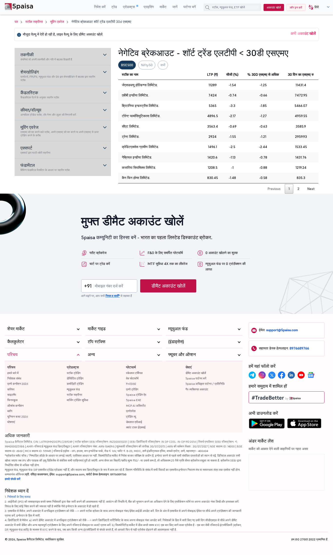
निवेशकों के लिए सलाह (18, 497)
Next (311, 189)
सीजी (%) (232, 74)
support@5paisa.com (282, 330)
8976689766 (299, 348)
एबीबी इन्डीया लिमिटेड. (135, 95)
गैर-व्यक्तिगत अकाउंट (197, 389)
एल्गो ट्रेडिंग (132, 389)
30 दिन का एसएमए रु (301, 74)
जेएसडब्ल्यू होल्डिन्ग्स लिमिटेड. (140, 85)
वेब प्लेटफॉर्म (132, 378)
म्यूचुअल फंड (73, 389)
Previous (274, 189)
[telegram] (252, 375)
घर (16, 21)
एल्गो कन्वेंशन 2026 (17, 384)
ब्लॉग (9, 411)
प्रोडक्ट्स (129, 7)
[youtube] (301, 375)
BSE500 (127, 65)
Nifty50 (147, 65)
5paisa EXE (133, 400)
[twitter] (271, 375)
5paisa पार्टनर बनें (196, 378)
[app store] (304, 424)
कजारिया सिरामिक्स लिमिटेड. (139, 167)
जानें (174, 7)
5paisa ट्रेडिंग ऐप (136, 394)
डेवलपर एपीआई (134, 422)
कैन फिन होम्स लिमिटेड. (136, 178)
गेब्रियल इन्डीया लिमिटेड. (137, 157)
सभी (162, 65)
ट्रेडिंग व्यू (131, 416)
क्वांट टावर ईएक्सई (136, 427)
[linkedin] (291, 375)
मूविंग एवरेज (57, 21)
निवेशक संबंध (14, 378)
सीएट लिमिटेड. (130, 126)
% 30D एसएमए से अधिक (263, 74)
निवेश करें (100, 7)
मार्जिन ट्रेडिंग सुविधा (77, 400)
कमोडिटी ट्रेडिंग (75, 384)
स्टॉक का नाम (130, 74)
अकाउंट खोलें (274, 7)
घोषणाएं (11, 422)
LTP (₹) (212, 74)
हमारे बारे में (13, 373)
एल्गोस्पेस (131, 411)
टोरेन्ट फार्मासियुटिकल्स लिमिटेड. (141, 116)
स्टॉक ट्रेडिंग (73, 373)
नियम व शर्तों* (113, 296)
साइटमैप (11, 394)
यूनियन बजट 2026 (17, 416)
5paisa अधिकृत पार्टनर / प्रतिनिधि (205, 384)
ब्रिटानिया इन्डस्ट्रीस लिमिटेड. (140, 105)
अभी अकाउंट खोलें (303, 33)
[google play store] (267, 424)
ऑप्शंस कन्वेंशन (15, 405)
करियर (10, 389)
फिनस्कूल (12, 400)
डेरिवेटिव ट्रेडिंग (75, 378)
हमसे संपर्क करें (12, 479)
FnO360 (131, 384)
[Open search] (208, 8)
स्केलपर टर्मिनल (134, 373)
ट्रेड (114, 7)
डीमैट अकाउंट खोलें (168, 286)
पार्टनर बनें (189, 7)
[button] (317, 7)
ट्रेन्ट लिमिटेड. (130, 136)
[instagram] (262, 375)
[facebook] (281, 375)
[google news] (310, 375)
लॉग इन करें (296, 7)
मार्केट (163, 7)
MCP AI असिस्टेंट (136, 405)
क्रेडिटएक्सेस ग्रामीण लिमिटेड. (140, 147)
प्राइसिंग (149, 7)
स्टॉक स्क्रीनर (34, 21)
